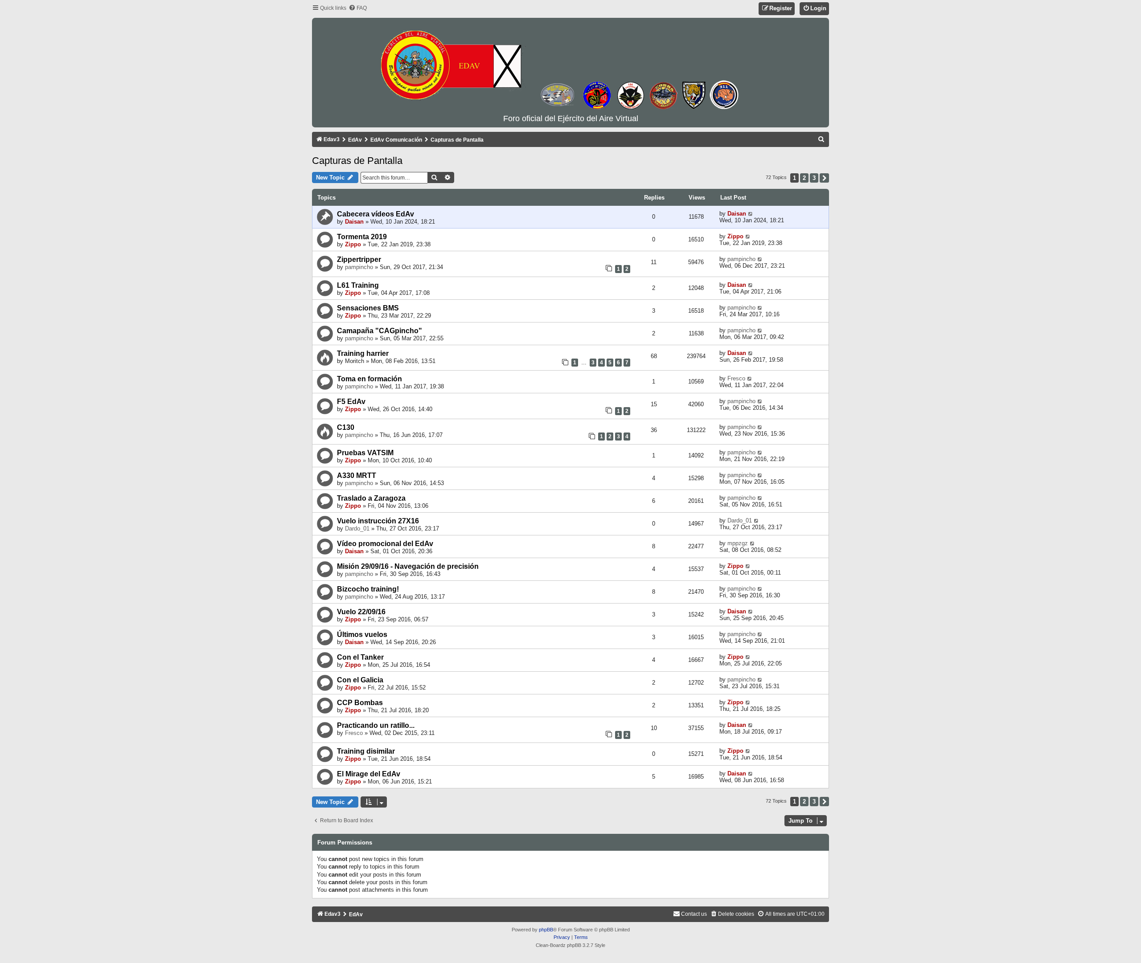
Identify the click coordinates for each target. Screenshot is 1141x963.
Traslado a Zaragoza (371, 498)
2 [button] (804, 178)
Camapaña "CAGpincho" (379, 331)
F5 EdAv (351, 401)
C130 (345, 427)
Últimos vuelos (362, 634)
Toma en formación (369, 379)
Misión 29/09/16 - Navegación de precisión (408, 566)
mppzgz (737, 543)
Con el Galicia (360, 680)
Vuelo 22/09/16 (361, 612)
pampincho (359, 267)
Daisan (354, 221)
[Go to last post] (751, 213)
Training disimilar (366, 751)
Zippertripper (359, 259)
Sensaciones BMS (368, 308)
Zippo (353, 244)
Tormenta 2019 (362, 237)
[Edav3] (570, 66)
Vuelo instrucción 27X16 (378, 521)
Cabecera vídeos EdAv (375, 214)
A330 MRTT (356, 475)
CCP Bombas (360, 702)
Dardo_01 (357, 528)
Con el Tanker (360, 657)
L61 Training (358, 285)
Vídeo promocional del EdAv (385, 543)
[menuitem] (358, 8)
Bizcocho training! (368, 589)
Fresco (736, 378)
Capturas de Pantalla (357, 160)
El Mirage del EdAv (368, 774)
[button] (824, 178)
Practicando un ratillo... (376, 725)
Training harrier (363, 353)
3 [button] (814, 178)
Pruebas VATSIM (365, 453)
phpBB (546, 929)
